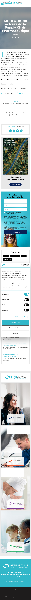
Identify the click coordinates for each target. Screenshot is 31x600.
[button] (28, 3)
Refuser (15, 333)
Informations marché (19, 343)
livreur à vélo (15, 256)
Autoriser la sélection (15, 328)
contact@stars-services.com (15, 581)
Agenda (15, 34)
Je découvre (15, 184)
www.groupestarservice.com (18, 597)
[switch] (26, 299)
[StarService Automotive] (15, 447)
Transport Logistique (9, 345)
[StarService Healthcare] (15, 532)
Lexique (15, 590)
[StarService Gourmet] (15, 489)
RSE (17, 354)
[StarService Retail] (15, 404)
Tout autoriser (15, 322)
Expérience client (8, 343)
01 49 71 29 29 (15, 577)
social (24, 256)
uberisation (7, 259)
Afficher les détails (20, 317)
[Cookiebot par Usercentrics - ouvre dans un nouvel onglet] (22, 265)
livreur (6, 256)
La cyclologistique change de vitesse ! (15, 358)
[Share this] (12, 37)
